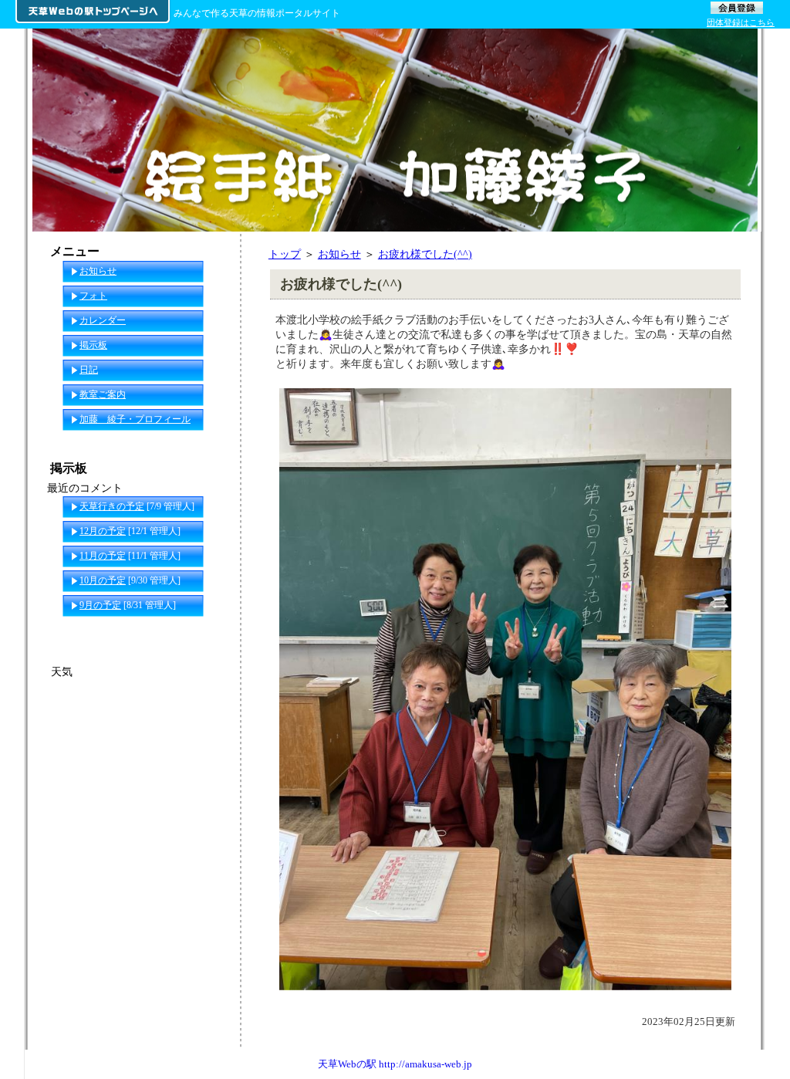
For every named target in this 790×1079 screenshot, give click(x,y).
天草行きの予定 (111, 506)
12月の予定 (102, 531)
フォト (93, 295)
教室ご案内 (102, 394)
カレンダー (102, 320)
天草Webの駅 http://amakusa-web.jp (395, 1064)
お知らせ (339, 254)
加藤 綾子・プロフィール (135, 419)
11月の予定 (102, 555)
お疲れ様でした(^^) (425, 254)
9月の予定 (100, 605)
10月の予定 (102, 580)
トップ (284, 254)
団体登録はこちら (741, 22)
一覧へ (210, 630)
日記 (88, 369)
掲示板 (93, 345)
